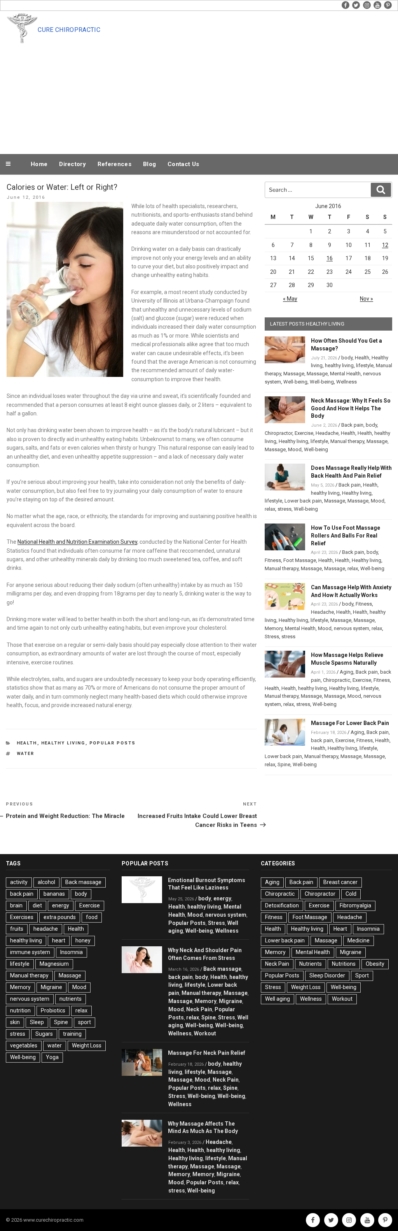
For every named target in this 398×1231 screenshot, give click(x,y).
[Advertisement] (215, 94)
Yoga (52, 1057)
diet (37, 905)
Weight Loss (86, 1045)
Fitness (273, 560)
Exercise (304, 433)
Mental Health (345, 373)
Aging (346, 672)
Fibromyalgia (355, 905)
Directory (72, 164)
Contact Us (183, 164)
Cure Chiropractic (69, 29)
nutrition (20, 1010)
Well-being (295, 382)
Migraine (51, 987)
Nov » (366, 299)
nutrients (70, 999)
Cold (351, 894)
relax (270, 509)
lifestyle (365, 365)
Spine (284, 764)
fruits (16, 929)
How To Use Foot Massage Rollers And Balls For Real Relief (345, 535)
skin (15, 1022)
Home (39, 164)
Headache (327, 433)
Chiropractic (336, 680)
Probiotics (53, 1010)
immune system (30, 952)
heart (58, 940)
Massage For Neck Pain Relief (206, 1053)
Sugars (44, 1034)
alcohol (46, 882)
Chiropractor (278, 433)
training (72, 1034)
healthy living (339, 365)
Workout (205, 1033)
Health (27, 743)
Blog (149, 164)
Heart (340, 929)
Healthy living (63, 743)
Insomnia (71, 952)
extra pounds (60, 917)
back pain (322, 740)
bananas (54, 894)
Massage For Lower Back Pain (350, 723)
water (26, 753)
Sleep (37, 1022)
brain (16, 905)
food (92, 917)
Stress (272, 636)
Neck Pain (199, 1009)
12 (385, 245)
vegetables (23, 1045)
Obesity (375, 964)
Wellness (346, 382)
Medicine (358, 940)
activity (19, 882)
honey (83, 940)
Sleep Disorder (327, 975)
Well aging (277, 999)
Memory (274, 628)
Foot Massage (299, 560)
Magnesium (54, 964)
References (114, 164)
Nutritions (344, 964)
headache (45, 929)
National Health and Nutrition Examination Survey (77, 542)
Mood (295, 449)
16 (329, 258)
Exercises (21, 917)
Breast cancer (340, 882)
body (347, 358)
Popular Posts (112, 743)
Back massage (83, 882)
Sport (362, 975)
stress (285, 509)
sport (84, 1022)
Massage (293, 373)
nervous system (351, 628)
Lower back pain (303, 501)
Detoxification (282, 905)
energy (60, 905)
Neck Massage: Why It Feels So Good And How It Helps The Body (351, 408)
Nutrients (310, 964)
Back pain (352, 425)
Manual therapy (347, 441)
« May (290, 299)
